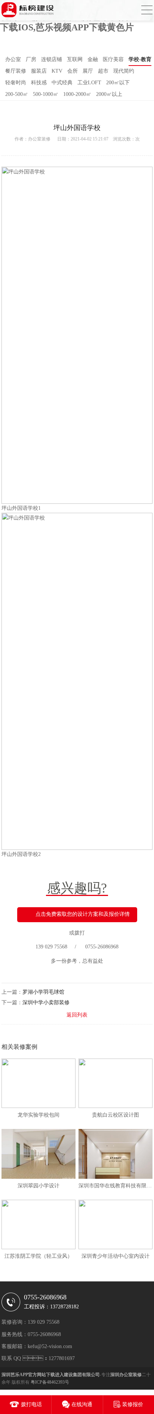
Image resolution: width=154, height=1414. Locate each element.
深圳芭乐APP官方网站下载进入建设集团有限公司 (50, 1374)
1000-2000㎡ (77, 94)
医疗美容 (113, 59)
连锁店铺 (51, 59)
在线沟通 (81, 1404)
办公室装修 (39, 139)
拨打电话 (31, 1404)
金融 (92, 59)
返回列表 (77, 1015)
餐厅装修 (15, 71)
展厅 (88, 71)
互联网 (75, 59)
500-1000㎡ (45, 94)
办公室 (13, 59)
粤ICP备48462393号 (50, 1382)
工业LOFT (89, 82)
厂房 (31, 59)
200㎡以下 (118, 82)
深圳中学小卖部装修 (46, 1002)
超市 (103, 71)
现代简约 (123, 71)
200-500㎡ (16, 94)
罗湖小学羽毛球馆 (43, 992)
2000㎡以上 (109, 94)
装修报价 (132, 1404)
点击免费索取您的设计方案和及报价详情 (83, 914)
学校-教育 (140, 59)
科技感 (39, 82)
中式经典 (62, 82)
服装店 (39, 71)
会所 (72, 71)
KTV (57, 71)
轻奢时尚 (15, 82)
